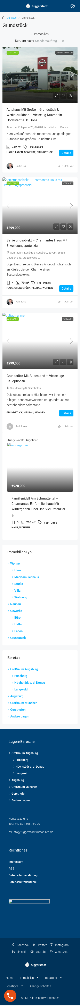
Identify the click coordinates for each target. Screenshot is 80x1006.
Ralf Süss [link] (21, 166)
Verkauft (68, 183)
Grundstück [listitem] (18, 638)
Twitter (42, 945)
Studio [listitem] (18, 584)
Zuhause (11, 17)
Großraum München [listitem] (23, 703)
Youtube (40, 951)
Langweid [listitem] (20, 689)
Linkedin (21, 951)
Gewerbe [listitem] (16, 611)
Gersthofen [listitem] (17, 710)
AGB (11, 868)
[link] (40, 75)
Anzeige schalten (40, 986)
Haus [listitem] (18, 570)
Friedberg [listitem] (20, 676)
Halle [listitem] (18, 624)
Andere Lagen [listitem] (19, 716)
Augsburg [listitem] (17, 696)
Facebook (22, 945)
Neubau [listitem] (15, 604)
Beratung (51, 977)
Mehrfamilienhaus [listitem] (26, 577)
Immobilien (27, 977)
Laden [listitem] (18, 631)
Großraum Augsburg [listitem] (24, 669)
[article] (40, 489)
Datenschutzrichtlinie (23, 882)
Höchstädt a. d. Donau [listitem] (29, 683)
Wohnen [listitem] (15, 563)
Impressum (16, 861)
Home (9, 977)
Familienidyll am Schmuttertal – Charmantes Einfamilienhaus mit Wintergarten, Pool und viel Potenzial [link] (38, 503)
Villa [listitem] (17, 590)
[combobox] (49, 41)
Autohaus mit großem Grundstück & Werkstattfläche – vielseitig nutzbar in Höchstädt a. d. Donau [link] (34, 115)
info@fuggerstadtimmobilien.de (33, 832)
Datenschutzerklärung (23, 875)
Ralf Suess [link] (21, 426)
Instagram (62, 945)
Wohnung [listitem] (20, 597)
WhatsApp (61, 951)
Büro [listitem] (17, 617)
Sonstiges (12, 986)
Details (66, 153)
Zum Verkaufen (64, 53)
